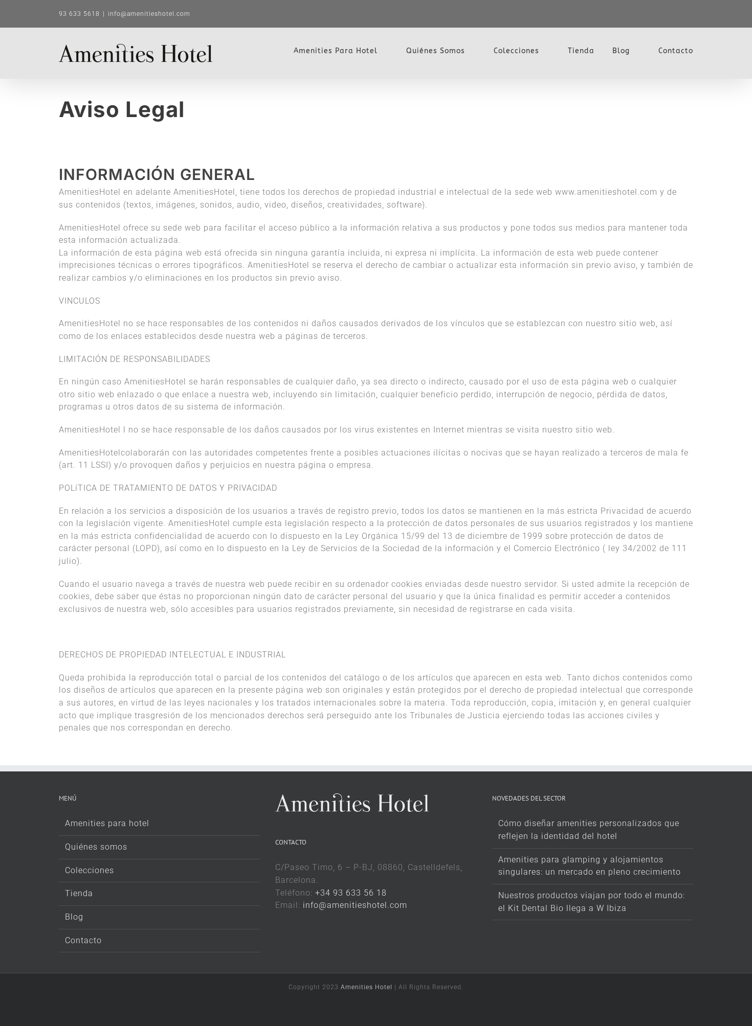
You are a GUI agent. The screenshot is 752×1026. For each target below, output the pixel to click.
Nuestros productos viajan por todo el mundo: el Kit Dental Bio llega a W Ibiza (591, 902)
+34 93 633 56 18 (351, 893)
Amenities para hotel (107, 823)
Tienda (79, 893)
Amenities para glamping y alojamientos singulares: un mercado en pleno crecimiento (589, 866)
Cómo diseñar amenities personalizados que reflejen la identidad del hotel (588, 829)
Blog (74, 917)
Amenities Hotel (366, 987)
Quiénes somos (96, 847)
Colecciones (89, 870)
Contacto (83, 940)
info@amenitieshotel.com (149, 13)
